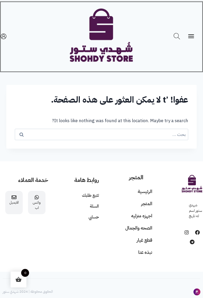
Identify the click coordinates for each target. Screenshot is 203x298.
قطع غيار (144, 240)
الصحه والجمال (138, 228)
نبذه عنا (145, 252)
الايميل (14, 202)
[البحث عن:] (101, 134)
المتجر (146, 203)
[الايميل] (14, 197)
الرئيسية (145, 191)
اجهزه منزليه (141, 216)
